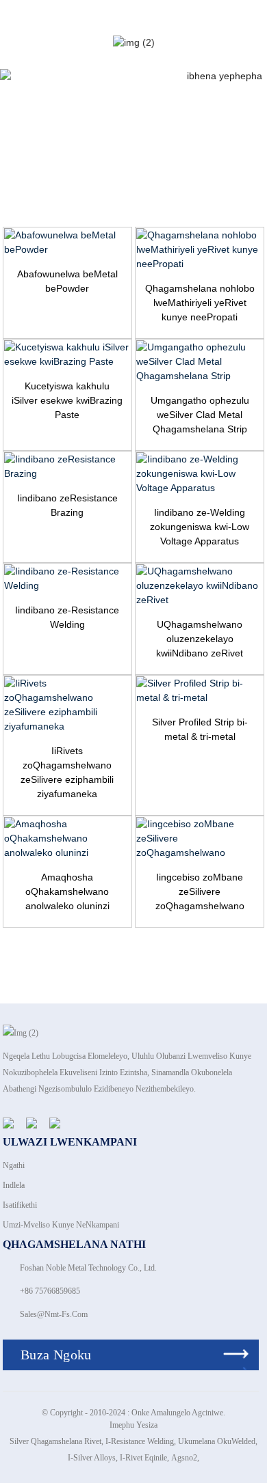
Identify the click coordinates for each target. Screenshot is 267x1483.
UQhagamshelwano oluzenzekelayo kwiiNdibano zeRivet (199, 639)
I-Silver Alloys (92, 1458)
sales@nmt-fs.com (54, 1314)
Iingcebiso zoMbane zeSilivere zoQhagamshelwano (199, 891)
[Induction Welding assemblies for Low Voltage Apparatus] (199, 473)
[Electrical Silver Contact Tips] (199, 838)
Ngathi (14, 1165)
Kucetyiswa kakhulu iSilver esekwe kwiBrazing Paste (67, 400)
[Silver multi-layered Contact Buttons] (67, 838)
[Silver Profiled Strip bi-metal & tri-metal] (199, 690)
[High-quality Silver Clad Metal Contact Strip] (199, 361)
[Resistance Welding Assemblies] (67, 578)
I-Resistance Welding (139, 1441)
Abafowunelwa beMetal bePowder (67, 281)
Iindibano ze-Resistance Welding (67, 617)
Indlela (14, 1185)
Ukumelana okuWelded (216, 1441)
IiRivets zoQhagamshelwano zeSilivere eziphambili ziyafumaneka (67, 772)
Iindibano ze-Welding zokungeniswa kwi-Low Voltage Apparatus (199, 526)
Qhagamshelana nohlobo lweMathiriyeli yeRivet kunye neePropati (200, 302)
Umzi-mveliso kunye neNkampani (61, 1225)
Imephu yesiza (133, 1425)
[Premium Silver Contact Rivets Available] (67, 705)
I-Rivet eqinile (143, 1458)
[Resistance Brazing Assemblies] (67, 466)
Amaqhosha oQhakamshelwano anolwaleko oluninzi (67, 891)
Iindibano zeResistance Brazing (67, 505)
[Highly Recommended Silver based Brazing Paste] (67, 354)
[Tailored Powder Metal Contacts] (67, 242)
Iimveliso (247, 131)
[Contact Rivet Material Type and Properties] (199, 249)
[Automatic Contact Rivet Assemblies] (199, 585)
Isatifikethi (20, 1205)
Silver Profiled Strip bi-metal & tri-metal (200, 729)
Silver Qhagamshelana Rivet (55, 1441)
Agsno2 (184, 1458)
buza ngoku (56, 1354)
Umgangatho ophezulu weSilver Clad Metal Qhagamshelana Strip (200, 414)
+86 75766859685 (50, 1291)
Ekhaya (193, 131)
